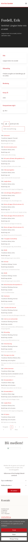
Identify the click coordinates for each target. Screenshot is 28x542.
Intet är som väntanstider (11, 319)
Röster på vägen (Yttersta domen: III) (14, 204)
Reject (14, 534)
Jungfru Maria (7, 181)
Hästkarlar (7, 296)
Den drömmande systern (10, 147)
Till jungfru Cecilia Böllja (10, 239)
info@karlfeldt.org (6, 517)
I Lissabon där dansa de (10, 307)
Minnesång (7, 332)
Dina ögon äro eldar (9, 355)
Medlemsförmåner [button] (6, 485)
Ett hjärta (6, 414)
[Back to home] (7, 3)
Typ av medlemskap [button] (6, 480)
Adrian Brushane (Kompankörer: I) (13, 284)
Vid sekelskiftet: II (8, 380)
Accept (14, 530)
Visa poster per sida (10, 124)
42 (11, 429)
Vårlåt (5, 250)
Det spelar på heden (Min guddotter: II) (14, 158)
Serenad (6, 262)
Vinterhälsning (8, 344)
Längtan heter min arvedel (10, 61)
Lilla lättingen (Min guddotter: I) (12, 193)
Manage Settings (14, 539)
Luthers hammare (8, 368)
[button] (26, 3)
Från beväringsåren (9, 170)
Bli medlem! (14, 490)
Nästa (16, 429)
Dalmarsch (7, 135)
